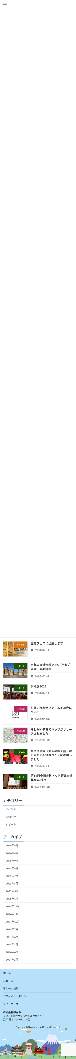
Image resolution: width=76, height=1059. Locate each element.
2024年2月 (12, 959)
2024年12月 (13, 906)
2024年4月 (12, 952)
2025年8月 (12, 868)
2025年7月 (12, 876)
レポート (11, 824)
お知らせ (11, 817)
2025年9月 (12, 860)
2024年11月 (13, 913)
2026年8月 (12, 845)
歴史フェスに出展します (47, 643)
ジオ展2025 (38, 686)
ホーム (7, 972)
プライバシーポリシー (15, 996)
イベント (11, 809)
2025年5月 (12, 883)
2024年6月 (12, 936)
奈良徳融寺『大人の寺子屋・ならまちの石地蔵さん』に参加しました (51, 755)
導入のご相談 (10, 988)
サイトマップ (10, 1004)
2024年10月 (13, 921)
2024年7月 (12, 929)
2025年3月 (12, 891)
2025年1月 (12, 898)
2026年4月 (12, 853)
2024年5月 (12, 944)
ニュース (8, 980)
